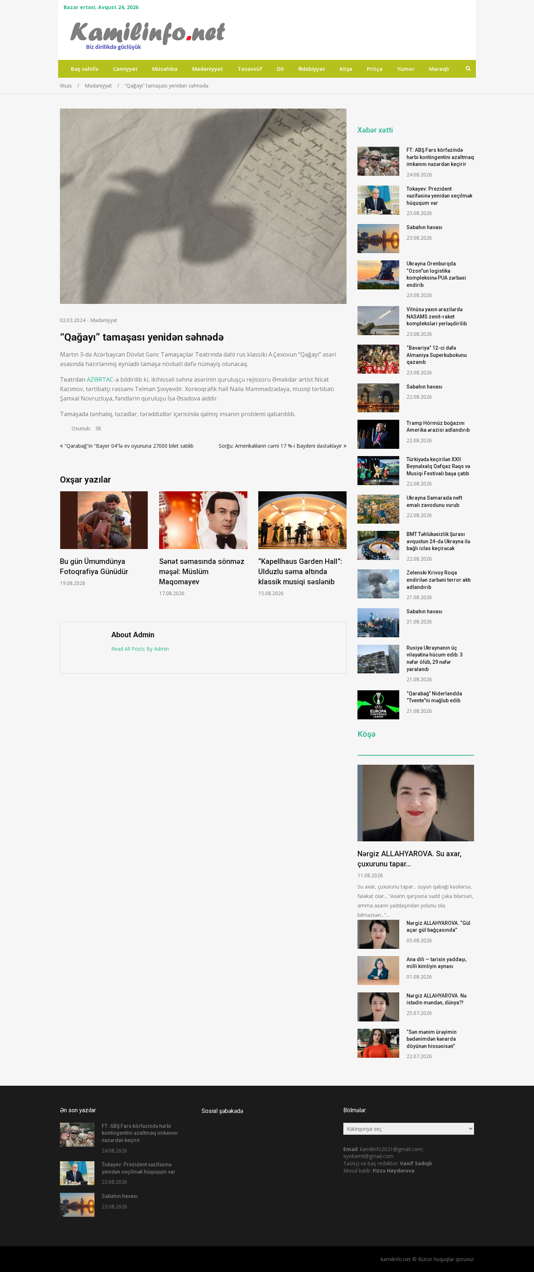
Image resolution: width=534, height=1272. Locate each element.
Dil (280, 68)
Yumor (405, 68)
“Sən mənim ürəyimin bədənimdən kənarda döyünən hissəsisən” (431, 1039)
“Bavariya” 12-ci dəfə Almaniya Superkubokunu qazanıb (436, 355)
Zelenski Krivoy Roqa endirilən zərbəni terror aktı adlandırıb (438, 580)
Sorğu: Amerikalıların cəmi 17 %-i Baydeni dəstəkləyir (280, 445)
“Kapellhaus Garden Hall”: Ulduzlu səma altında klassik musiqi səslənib (300, 571)
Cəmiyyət (125, 68)
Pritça (375, 68)
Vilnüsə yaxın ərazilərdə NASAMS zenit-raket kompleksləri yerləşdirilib (436, 316)
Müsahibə (165, 68)
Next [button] (342, 553)
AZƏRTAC (100, 379)
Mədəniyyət (207, 68)
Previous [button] (65, 553)
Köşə (346, 68)
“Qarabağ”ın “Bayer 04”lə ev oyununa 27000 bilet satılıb (129, 445)
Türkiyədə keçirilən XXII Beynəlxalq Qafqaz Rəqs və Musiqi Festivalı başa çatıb (438, 466)
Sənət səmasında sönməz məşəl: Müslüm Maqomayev (201, 571)
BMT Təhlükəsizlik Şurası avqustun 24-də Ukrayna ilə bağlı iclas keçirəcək (438, 541)
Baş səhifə (84, 68)
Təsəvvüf (250, 68)
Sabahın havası (424, 227)
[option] (104, 539)
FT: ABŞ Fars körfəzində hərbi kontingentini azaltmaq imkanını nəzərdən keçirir (440, 157)
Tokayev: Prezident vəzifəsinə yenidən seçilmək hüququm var (439, 196)
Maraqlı (439, 68)
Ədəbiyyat (311, 68)
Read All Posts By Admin (140, 648)
